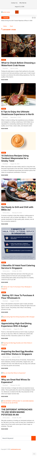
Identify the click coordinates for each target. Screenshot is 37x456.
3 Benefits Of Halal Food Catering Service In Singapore (18, 266)
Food (11, 26)
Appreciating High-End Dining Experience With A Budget (16, 324)
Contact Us (14, 3)
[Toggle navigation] (17, 12)
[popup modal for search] (35, 12)
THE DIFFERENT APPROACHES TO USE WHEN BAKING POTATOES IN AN (16, 412)
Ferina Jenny (6, 212)
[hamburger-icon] (34, 454)
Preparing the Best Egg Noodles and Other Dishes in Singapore (17, 352)
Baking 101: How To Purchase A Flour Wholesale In (17, 296)
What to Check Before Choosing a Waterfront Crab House (18, 64)
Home (5, 26)
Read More (4, 79)
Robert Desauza (7, 329)
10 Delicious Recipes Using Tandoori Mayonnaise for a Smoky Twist (15, 158)
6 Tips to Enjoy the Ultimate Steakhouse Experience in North (17, 113)
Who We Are (22, 3)
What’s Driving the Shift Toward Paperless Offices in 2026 (16, 20)
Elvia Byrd (5, 68)
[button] (33, 18)
